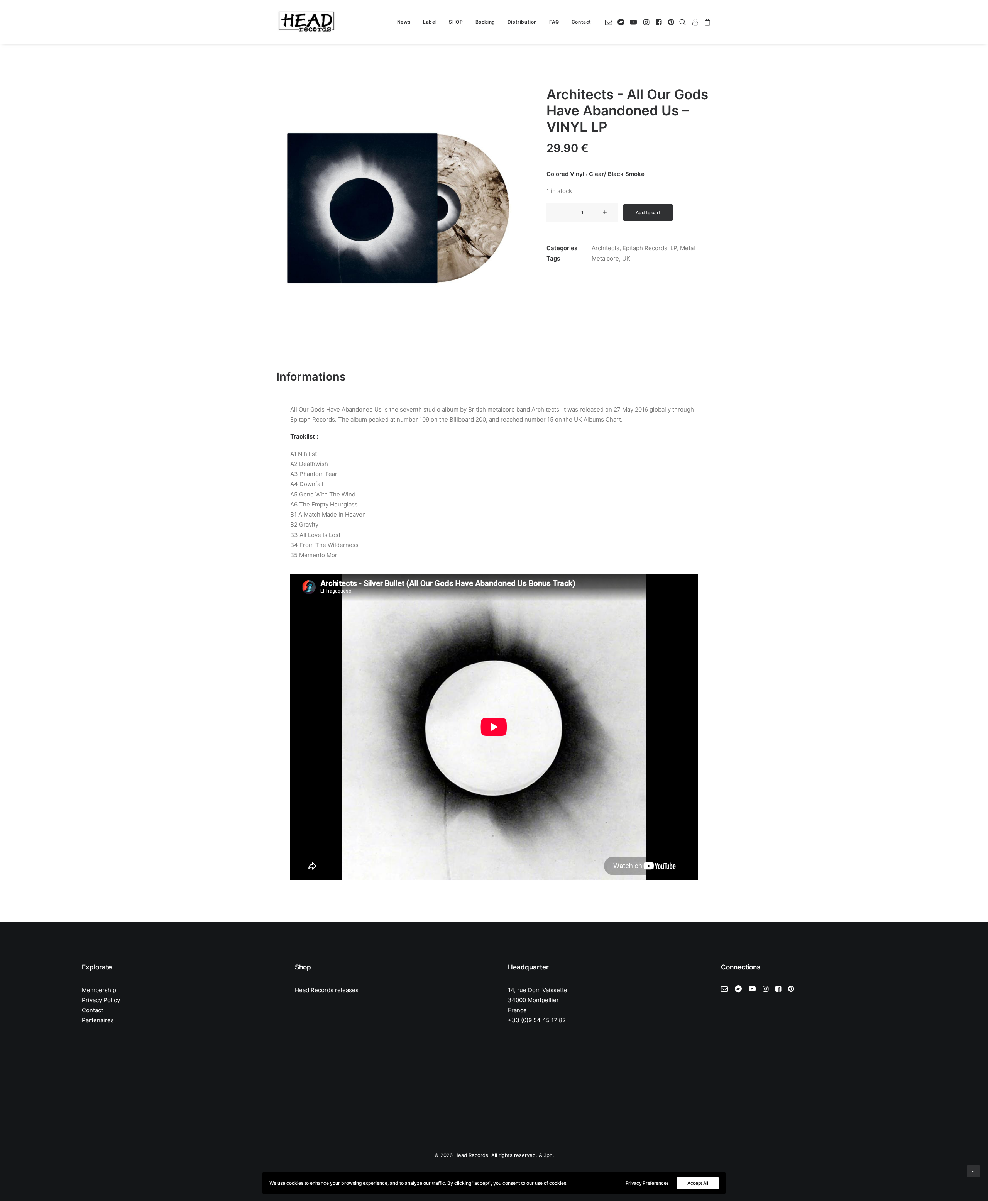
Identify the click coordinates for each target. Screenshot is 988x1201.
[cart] (706, 22)
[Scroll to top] (973, 1170)
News (404, 22)
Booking (485, 22)
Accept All (697, 1183)
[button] (610, 22)
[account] (695, 22)
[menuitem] (404, 22)
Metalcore (605, 258)
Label (429, 22)
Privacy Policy (101, 1000)
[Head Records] (306, 22)
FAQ (554, 22)
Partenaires (98, 1020)
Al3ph (546, 1155)
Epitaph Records (645, 248)
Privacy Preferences (647, 1183)
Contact (581, 22)
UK (626, 258)
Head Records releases (327, 990)
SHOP (456, 22)
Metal (687, 248)
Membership (99, 990)
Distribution (522, 22)
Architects (605, 248)
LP (673, 248)
